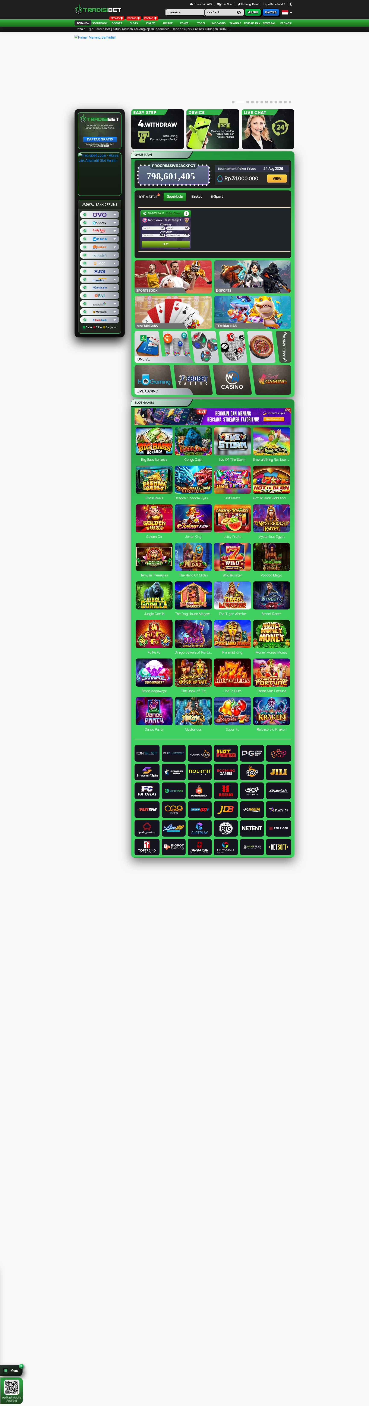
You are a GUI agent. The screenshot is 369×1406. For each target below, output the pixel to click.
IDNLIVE (150, 23)
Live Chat (227, 4)
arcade (168, 23)
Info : (81, 29)
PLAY (149, 244)
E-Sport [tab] (217, 197)
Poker (184, 23)
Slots (134, 23)
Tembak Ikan (252, 23)
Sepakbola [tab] (175, 197)
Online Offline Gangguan (101, 327)
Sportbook (100, 23)
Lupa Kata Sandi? (275, 4)
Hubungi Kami (249, 4)
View (277, 175)
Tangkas (235, 23)
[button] (11, 1370)
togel (201, 23)
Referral (269, 23)
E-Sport (117, 23)
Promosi (285, 23)
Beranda (83, 23)
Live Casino (218, 23)
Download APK (203, 4)
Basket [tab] (197, 197)
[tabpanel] (215, 229)
